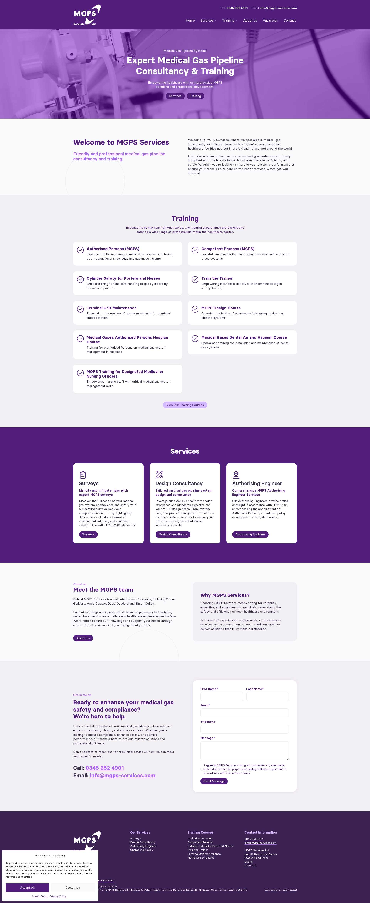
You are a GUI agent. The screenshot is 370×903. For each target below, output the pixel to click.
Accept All (27, 887)
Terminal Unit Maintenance (204, 854)
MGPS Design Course (201, 857)
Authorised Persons (200, 838)
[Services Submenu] (215, 20)
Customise (73, 887)
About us (250, 20)
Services (207, 20)
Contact (290, 20)
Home (190, 20)
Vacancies (270, 20)
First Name (209, 689)
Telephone (207, 721)
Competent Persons (200, 842)
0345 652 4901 (237, 8)
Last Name (255, 689)
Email (205, 705)
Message (207, 738)
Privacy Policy (58, 896)
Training (228, 20)
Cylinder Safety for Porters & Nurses (211, 846)
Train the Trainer (198, 850)
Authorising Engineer (143, 846)
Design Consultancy (142, 842)
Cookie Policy (40, 896)
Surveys (135, 838)
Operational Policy (141, 850)
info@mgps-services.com (278, 8)
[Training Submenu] (236, 20)
